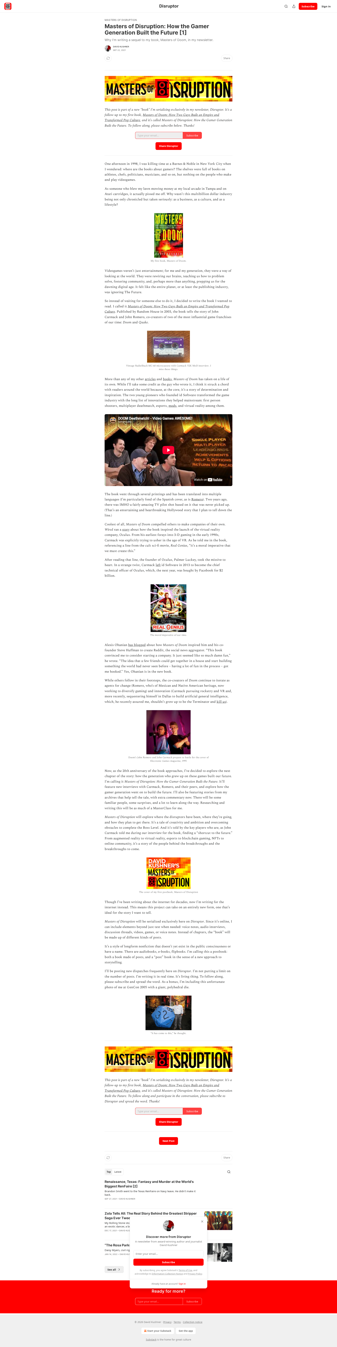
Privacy (167, 1322)
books (167, 379)
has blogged (137, 645)
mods (172, 405)
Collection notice (192, 1322)
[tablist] (114, 1171)
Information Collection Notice (167, 1273)
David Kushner (121, 46)
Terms (177, 1322)
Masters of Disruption (121, 19)
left (158, 565)
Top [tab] (109, 1171)
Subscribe (308, 6)
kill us (221, 701)
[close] (202, 1221)
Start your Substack (159, 1330)
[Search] (286, 6)
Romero (197, 499)
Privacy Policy (195, 1273)
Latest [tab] (117, 1171)
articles (150, 379)
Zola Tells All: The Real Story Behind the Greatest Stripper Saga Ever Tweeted (151, 1215)
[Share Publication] (293, 6)
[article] (168, 1192)
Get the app (186, 1330)
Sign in (326, 6)
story (126, 529)
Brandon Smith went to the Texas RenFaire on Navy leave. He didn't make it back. (150, 1192)
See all (111, 1269)
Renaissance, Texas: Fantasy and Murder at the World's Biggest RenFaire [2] (149, 1184)
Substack (151, 1339)
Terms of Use (185, 1270)
